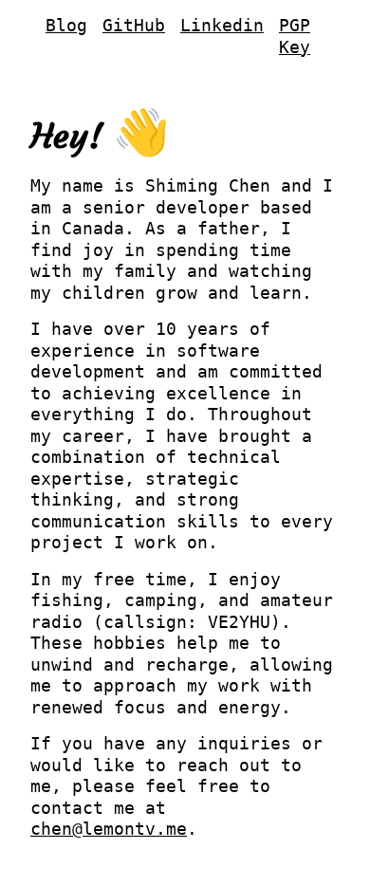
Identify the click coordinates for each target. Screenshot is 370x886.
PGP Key (294, 36)
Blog (66, 25)
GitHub (133, 25)
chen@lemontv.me (108, 829)
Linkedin (222, 25)
